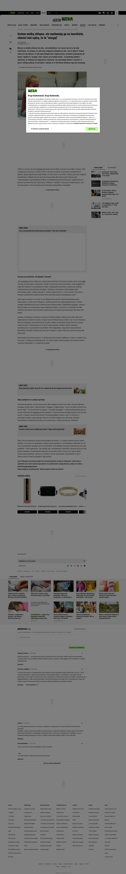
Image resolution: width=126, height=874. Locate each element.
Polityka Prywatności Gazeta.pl (83, 123)
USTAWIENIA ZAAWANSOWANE (40, 129)
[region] (63, 110)
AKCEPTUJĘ (91, 129)
